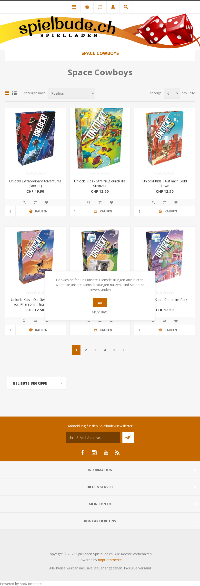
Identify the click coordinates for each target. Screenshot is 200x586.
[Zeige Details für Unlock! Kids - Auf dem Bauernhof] (100, 257)
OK (100, 303)
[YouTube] (106, 453)
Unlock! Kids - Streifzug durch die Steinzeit (100, 183)
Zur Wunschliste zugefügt (46, 202)
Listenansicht (14, 93)
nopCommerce (110, 559)
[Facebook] (82, 453)
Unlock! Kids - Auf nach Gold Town (164, 183)
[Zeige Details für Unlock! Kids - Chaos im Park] (164, 257)
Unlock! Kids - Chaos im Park (164, 299)
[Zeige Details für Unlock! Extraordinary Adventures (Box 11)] (35, 138)
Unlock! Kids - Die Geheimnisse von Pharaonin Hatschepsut (35, 302)
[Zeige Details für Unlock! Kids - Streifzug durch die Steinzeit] (100, 138)
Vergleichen (35, 202)
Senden (128, 437)
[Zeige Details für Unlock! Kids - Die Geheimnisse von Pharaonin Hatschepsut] (35, 257)
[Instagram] (94, 453)
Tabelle (7, 93)
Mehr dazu (100, 312)
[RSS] (117, 453)
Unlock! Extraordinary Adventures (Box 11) (35, 183)
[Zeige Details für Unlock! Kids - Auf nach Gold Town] (164, 138)
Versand (144, 568)
